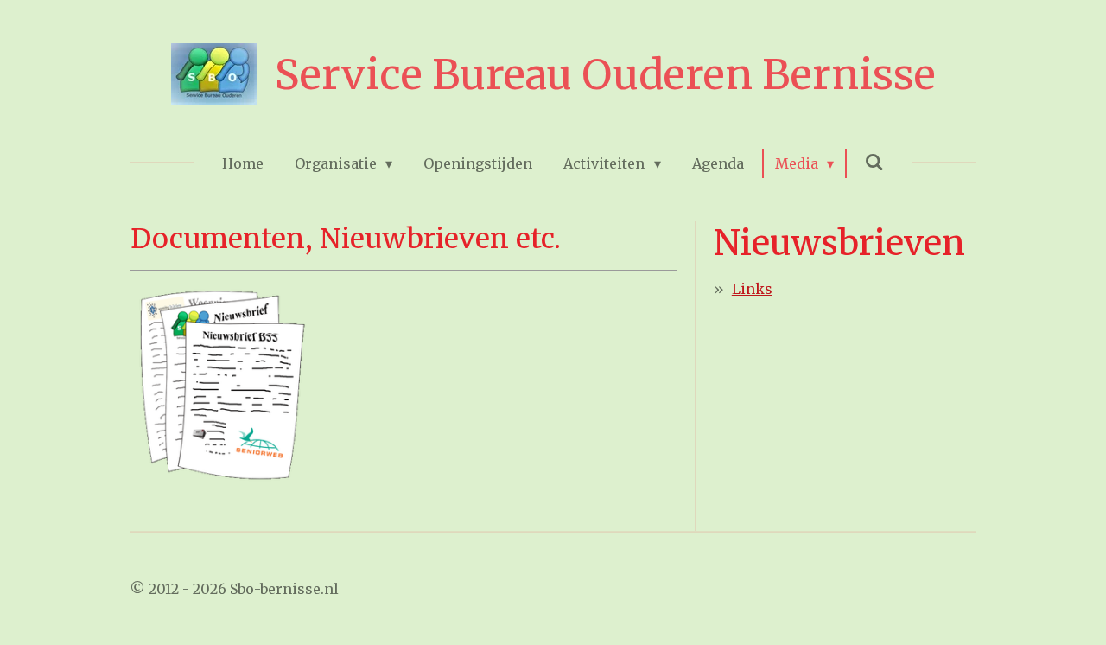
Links (752, 288)
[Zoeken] (874, 162)
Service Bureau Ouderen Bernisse (605, 74)
